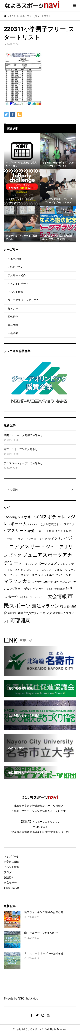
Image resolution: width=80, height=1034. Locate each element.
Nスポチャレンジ (57, 516)
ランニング (66, 581)
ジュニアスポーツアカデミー (24, 300)
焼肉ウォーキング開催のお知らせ (23, 435)
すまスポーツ (33, 524)
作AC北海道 (59, 589)
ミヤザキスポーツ (42, 581)
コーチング (40, 539)
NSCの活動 (14, 258)
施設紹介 (9, 877)
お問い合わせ (11, 887)
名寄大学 (23, 597)
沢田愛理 (17, 613)
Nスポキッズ (28, 517)
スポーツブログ (45, 563)
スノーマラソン (26, 564)
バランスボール (58, 570)
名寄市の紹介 (11, 861)
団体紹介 (13, 316)
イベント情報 (15, 291)
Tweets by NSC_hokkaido (21, 998)
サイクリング (57, 539)
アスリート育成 (45, 531)
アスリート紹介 (17, 275)
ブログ (8, 872)
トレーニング (15, 570)
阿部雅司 (20, 620)
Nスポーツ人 (15, 267)
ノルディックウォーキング (36, 570)
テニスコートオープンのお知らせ (23, 463)
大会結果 (13, 333)
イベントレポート (18, 283)
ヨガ (56, 581)
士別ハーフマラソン (37, 597)
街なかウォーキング (38, 613)
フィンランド (63, 575)
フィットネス (46, 575)
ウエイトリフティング (20, 539)
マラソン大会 (17, 581)
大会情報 (13, 324)
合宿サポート (11, 882)
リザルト (26, 588)
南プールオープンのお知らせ (21, 449)
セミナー (13, 308)
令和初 (50, 589)
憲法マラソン (46, 606)
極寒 (10, 613)
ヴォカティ (39, 588)
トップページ (11, 856)
